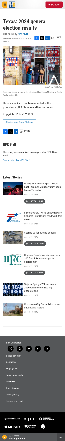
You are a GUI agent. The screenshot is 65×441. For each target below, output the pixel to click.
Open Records (13, 388)
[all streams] (61, 437)
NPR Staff (23, 34)
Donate (55, 4)
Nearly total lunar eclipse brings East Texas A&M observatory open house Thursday (42, 187)
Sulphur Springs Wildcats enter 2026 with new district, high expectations (40, 287)
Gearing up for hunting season (40, 232)
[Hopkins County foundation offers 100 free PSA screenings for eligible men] (13, 260)
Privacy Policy (12, 395)
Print (58, 37)
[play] (4, 437)
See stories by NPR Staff (16, 160)
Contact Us (11, 362)
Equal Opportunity (14, 375)
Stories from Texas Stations (19, 122)
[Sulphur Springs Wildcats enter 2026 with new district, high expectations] (13, 289)
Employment (12, 368)
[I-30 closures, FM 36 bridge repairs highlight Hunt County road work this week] (13, 217)
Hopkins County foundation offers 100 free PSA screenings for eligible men (42, 258)
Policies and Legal (14, 401)
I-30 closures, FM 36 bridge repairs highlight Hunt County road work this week (43, 216)
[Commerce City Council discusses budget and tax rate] (13, 309)
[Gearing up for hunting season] (13, 237)
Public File (10, 381)
